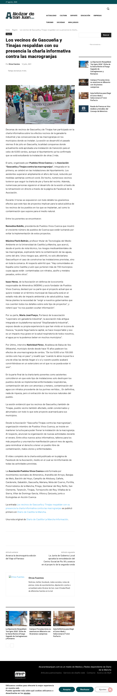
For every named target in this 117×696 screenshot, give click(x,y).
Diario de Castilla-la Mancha (31, 512)
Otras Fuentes (14, 64)
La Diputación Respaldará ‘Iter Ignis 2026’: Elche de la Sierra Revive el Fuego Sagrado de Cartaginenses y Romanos (16, 634)
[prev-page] (7, 645)
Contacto (91, 673)
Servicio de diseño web (74, 673)
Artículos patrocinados (51, 673)
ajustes (27, 693)
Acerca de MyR (104, 673)
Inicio (8, 30)
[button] (108, 8)
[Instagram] (105, 2)
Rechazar (84, 689)
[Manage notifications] (110, 689)
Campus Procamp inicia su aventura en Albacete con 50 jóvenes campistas (40, 631)
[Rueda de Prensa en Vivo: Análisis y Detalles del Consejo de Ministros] (83, 108)
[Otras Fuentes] (17, 584)
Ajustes (102, 689)
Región (15, 30)
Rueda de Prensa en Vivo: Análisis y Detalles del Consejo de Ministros (100, 109)
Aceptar (67, 689)
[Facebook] (101, 2)
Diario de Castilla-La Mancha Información (47, 519)
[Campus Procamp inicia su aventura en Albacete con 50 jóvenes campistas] (40, 618)
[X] (109, 2)
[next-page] (12, 645)
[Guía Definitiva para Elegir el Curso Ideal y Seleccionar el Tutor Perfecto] (64, 618)
